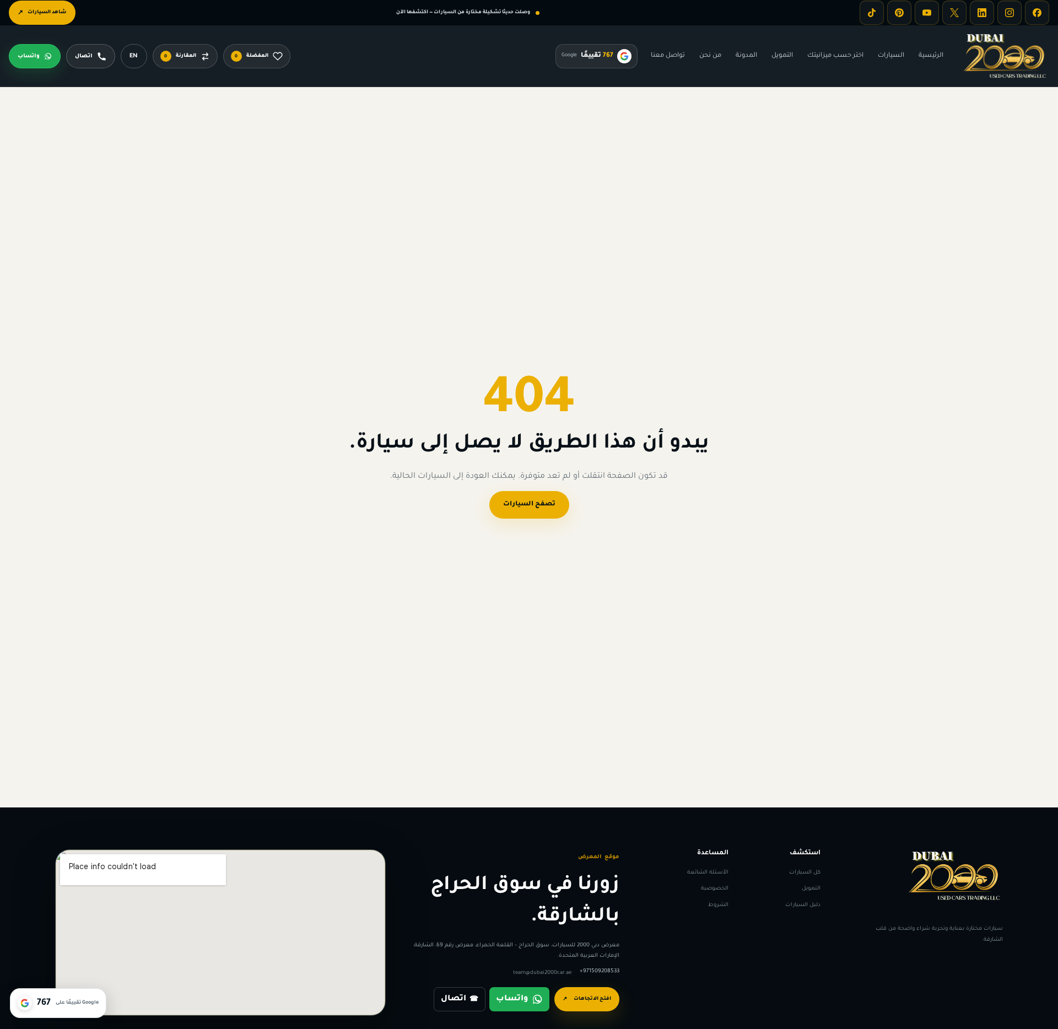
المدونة (746, 56)
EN (133, 56)
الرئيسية (931, 56)
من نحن (710, 56)
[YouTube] (927, 13)
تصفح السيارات (529, 504)
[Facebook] (1037, 13)
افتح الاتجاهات (587, 999)
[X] (954, 13)
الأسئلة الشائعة (707, 873)
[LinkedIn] (982, 13)
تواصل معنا (668, 56)
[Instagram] (1009, 13)
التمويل (782, 56)
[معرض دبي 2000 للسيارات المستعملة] (1005, 56)
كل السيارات (805, 873)
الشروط (718, 905)
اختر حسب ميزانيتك (835, 56)
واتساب (512, 999)
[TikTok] (872, 13)
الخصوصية (714, 889)
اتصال (459, 999)
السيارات (891, 56)
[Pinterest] (899, 13)
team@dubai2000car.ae (542, 973)
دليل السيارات (803, 905)
